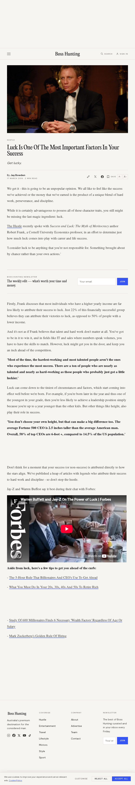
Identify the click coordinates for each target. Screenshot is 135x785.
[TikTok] (29, 735)
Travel (42, 732)
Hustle (11, 140)
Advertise (76, 726)
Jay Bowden (18, 175)
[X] (19, 735)
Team (74, 732)
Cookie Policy (15, 780)
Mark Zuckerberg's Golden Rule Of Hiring (38, 636)
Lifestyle (44, 738)
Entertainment (47, 726)
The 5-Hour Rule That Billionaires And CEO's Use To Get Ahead (53, 577)
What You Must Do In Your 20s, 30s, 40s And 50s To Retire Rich (53, 587)
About (74, 719)
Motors (43, 744)
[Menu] (9, 54)
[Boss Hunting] (67, 53)
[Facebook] (13, 735)
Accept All (121, 778)
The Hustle (14, 226)
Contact (76, 738)
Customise (81, 778)
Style (42, 751)
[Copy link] (88, 177)
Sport (42, 757)
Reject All (101, 778)
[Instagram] (8, 735)
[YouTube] (24, 735)
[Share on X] (95, 177)
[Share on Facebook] (102, 177)
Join (122, 281)
